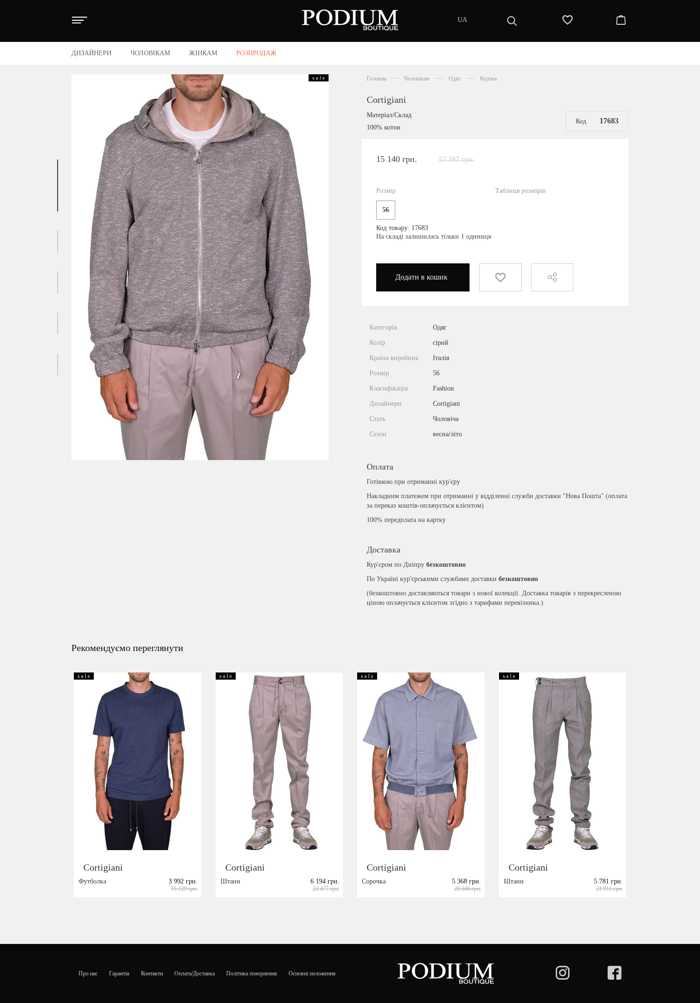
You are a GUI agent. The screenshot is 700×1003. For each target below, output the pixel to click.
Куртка (488, 78)
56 (385, 209)
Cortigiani (386, 99)
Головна (376, 78)
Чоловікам (417, 78)
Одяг (455, 78)
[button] (57, 185)
